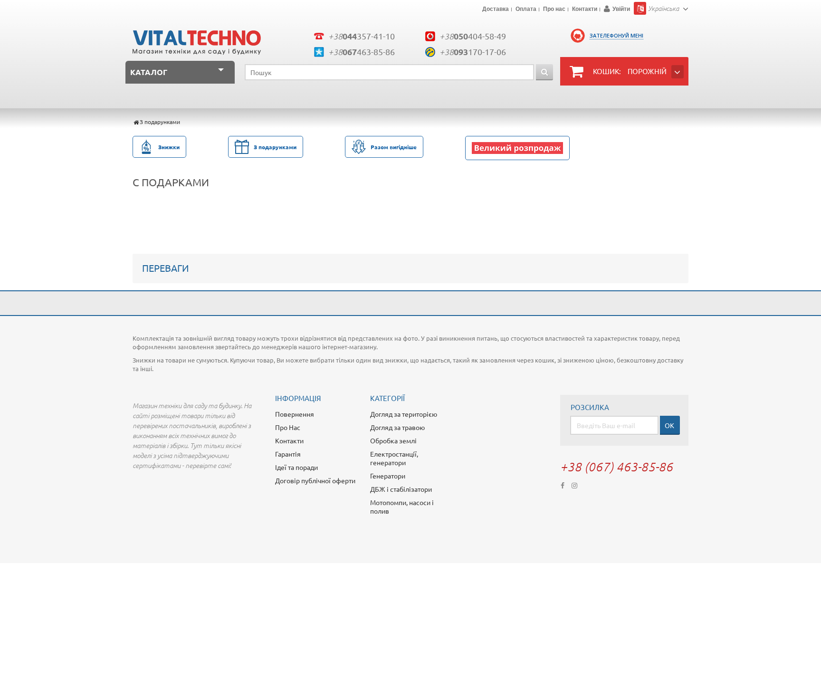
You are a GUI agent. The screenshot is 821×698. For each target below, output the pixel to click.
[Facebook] (562, 484)
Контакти (584, 9)
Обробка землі (393, 440)
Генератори (387, 475)
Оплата (526, 9)
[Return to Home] (136, 121)
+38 (361, 35)
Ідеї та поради (296, 467)
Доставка (495, 9)
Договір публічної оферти (315, 480)
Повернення (294, 414)
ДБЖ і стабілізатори (401, 489)
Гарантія (288, 453)
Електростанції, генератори (394, 458)
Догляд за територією (403, 414)
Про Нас (287, 427)
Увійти (621, 9)
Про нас (554, 9)
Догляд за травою (397, 427)
